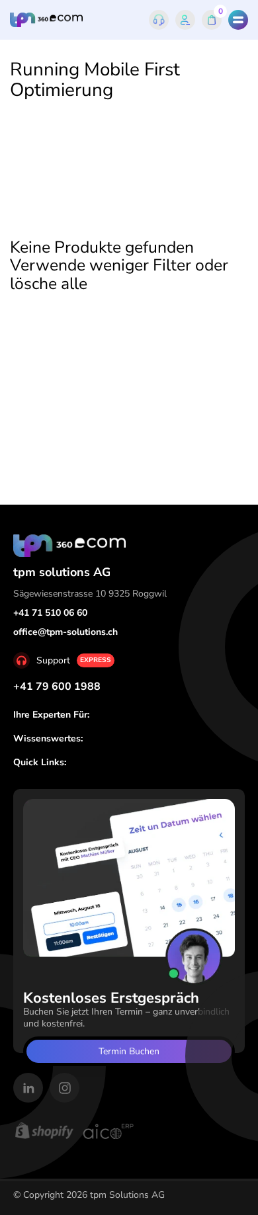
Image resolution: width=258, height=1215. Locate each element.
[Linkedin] (28, 1088)
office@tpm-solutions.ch (65, 632)
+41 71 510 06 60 (50, 613)
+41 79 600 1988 (57, 686)
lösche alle (48, 283)
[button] (238, 20)
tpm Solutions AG (127, 1195)
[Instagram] (64, 1088)
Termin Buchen (129, 1051)
